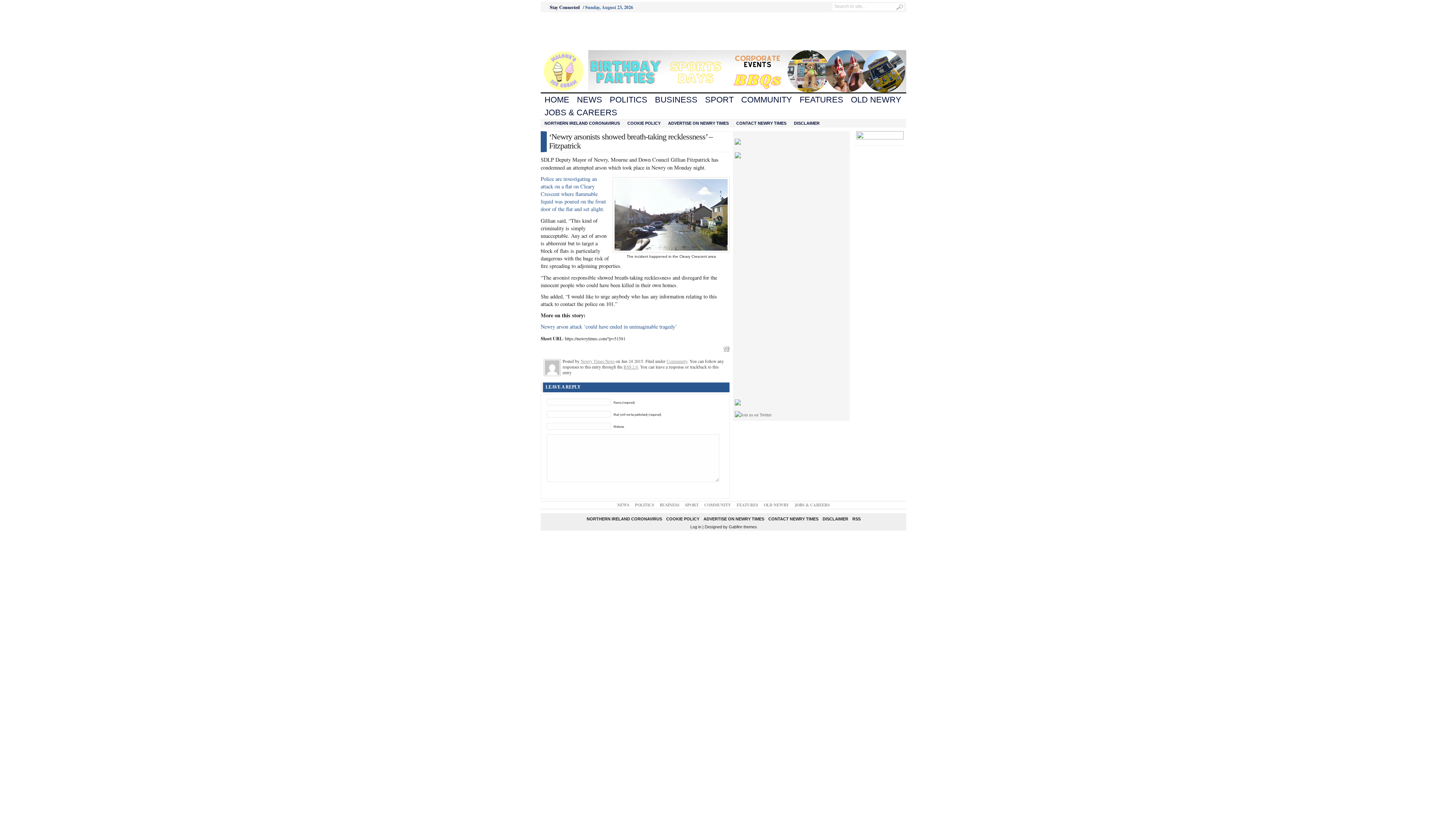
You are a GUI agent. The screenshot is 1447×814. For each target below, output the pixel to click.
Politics (628, 99)
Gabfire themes (743, 527)
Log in (695, 527)
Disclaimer (807, 123)
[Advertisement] (582, 31)
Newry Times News (598, 361)
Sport (719, 99)
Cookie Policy (644, 123)
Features (821, 99)
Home (557, 99)
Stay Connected (565, 7)
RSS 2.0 (631, 367)
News (589, 99)
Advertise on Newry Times (698, 123)
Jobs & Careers (581, 112)
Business (676, 99)
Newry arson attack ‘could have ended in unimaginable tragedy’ (609, 326)
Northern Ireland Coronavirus (582, 123)
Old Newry (876, 99)
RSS (856, 519)
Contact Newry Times (761, 123)
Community (766, 99)
